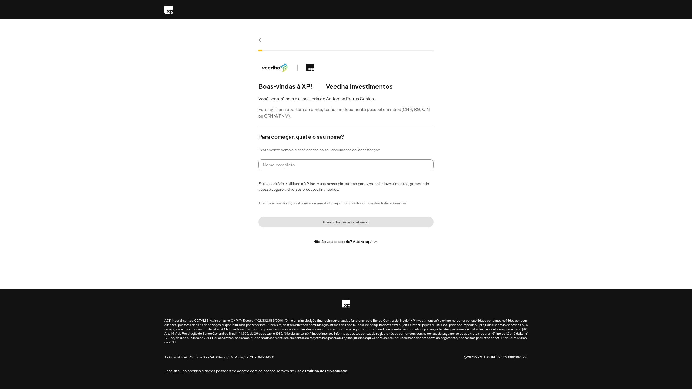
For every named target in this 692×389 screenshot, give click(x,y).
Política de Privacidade (326, 370)
